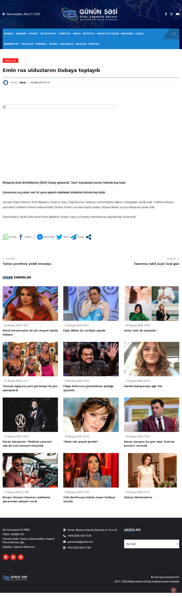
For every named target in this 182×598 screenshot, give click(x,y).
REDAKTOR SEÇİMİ (108, 33)
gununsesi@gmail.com (80, 541)
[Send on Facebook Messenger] (46, 237)
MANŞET (9, 33)
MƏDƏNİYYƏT (11, 44)
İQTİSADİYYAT (48, 33)
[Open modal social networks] (88, 237)
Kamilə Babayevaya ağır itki (143, 386)
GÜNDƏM (21, 33)
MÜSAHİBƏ (127, 33)
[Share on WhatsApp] (9, 237)
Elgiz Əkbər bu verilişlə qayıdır (84, 330)
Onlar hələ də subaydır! (140, 330)
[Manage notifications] (173, 590)
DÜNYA (77, 33)
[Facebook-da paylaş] (24, 237)
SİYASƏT (33, 33)
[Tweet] (62, 237)
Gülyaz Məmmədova (138, 497)
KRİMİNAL (41, 44)
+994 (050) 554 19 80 (79, 535)
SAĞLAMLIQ (67, 44)
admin (22, 82)
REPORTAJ (89, 33)
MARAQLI (94, 44)
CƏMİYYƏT (65, 33)
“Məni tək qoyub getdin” (80, 441)
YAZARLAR (27, 44)
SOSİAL (139, 33)
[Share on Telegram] (77, 237)
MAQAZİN (81, 44)
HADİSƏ (53, 44)
